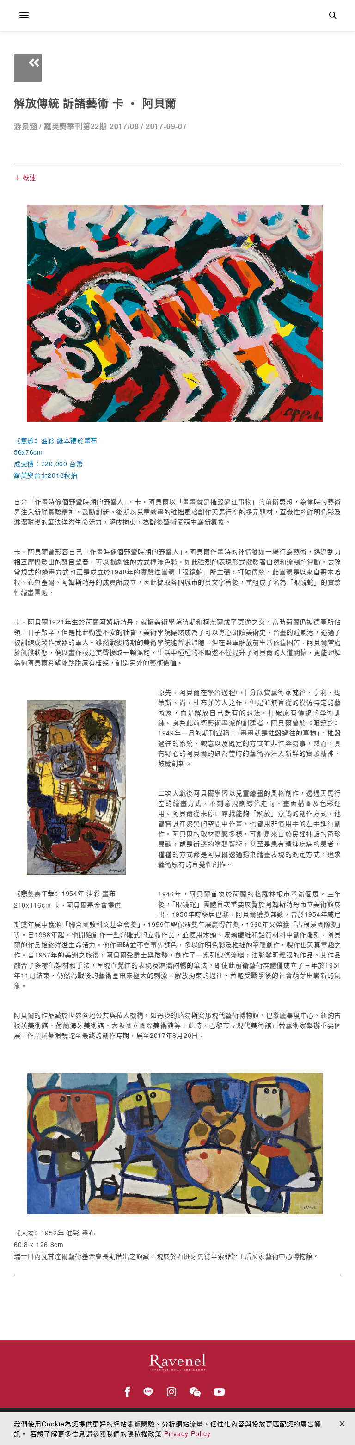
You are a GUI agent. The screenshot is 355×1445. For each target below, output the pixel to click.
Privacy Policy (187, 1433)
